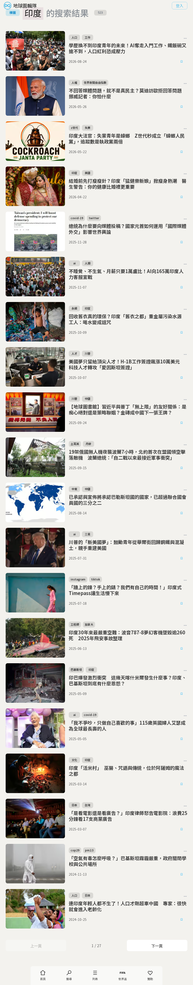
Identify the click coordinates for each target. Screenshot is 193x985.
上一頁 (36, 946)
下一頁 (157, 946)
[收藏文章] (181, 61)
